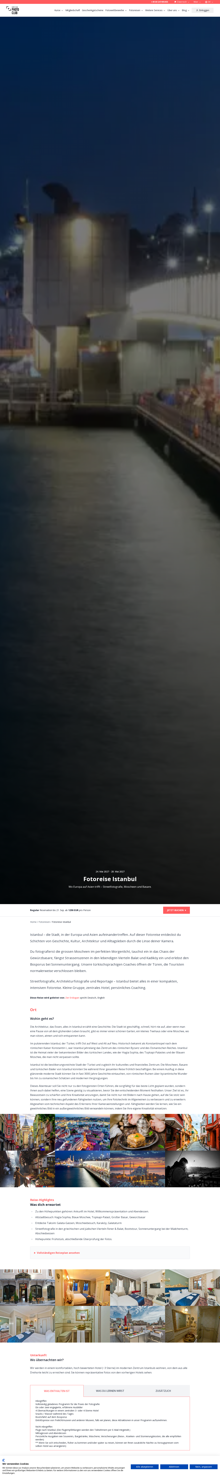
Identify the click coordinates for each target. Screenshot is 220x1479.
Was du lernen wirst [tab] (110, 1391)
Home (33, 921)
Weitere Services (154, 10)
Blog (184, 10)
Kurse (57, 10)
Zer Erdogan (72, 997)
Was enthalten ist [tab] (57, 1391)
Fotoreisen (134, 10)
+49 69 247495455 (159, 2)
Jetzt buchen (176, 910)
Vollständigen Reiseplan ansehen (58, 1253)
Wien (196, 1)
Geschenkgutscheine (92, 10)
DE (209, 1)
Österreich (182, 1)
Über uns (172, 10)
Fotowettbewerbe (114, 10)
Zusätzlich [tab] (163, 1391)
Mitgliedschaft (72, 10)
